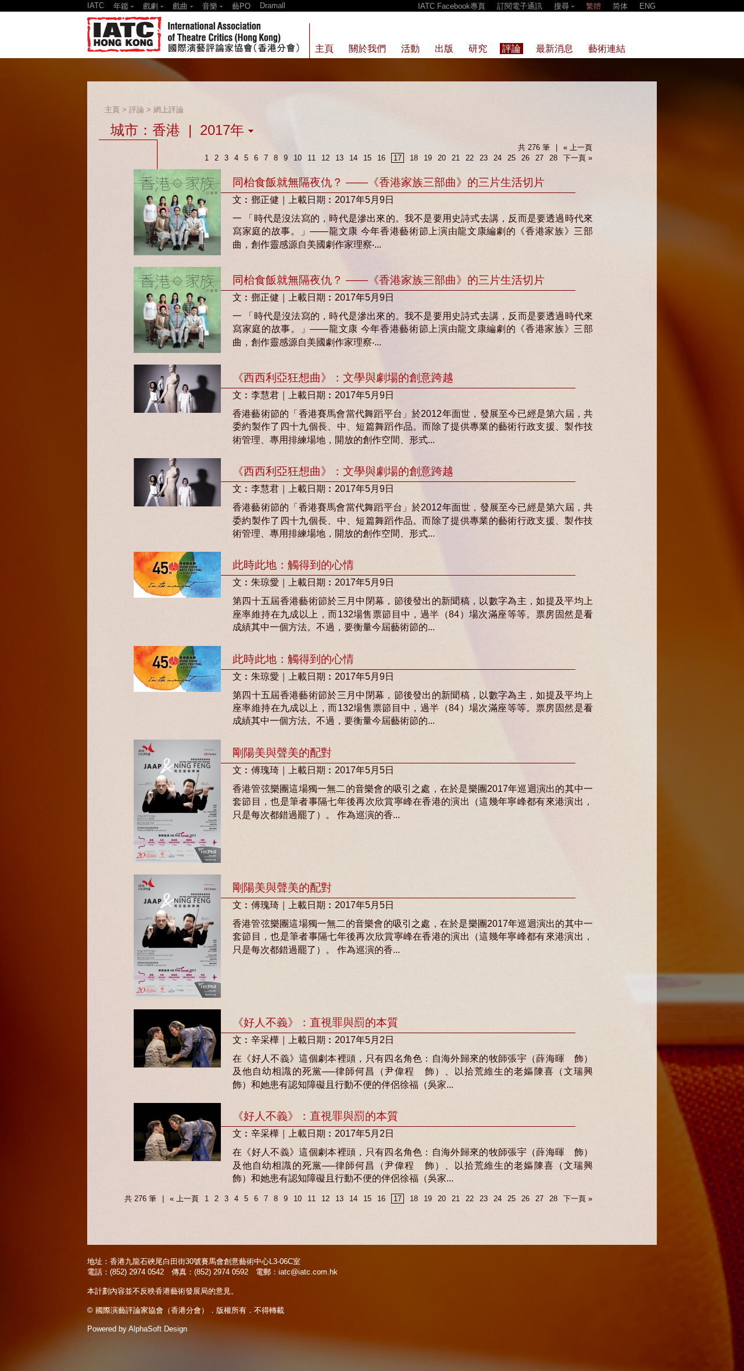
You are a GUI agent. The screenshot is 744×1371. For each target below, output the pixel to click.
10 (298, 157)
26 (525, 157)
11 (311, 157)
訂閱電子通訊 (519, 6)
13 (339, 157)
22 (470, 157)
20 (442, 157)
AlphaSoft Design (157, 1328)
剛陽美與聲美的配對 (282, 753)
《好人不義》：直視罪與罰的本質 (315, 1022)
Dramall (272, 5)
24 (497, 157)
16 (381, 157)
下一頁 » (577, 157)
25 (511, 157)
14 (353, 157)
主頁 (112, 109)
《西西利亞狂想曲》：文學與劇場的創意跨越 (343, 378)
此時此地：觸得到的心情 (293, 565)
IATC (95, 5)
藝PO (241, 6)
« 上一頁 (577, 147)
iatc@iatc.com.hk (308, 1272)
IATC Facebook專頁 (451, 6)
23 (484, 157)
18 (414, 157)
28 (553, 157)
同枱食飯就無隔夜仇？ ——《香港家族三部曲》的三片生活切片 (389, 182)
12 (325, 157)
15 (367, 157)
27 (539, 157)
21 (456, 157)
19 (428, 157)
